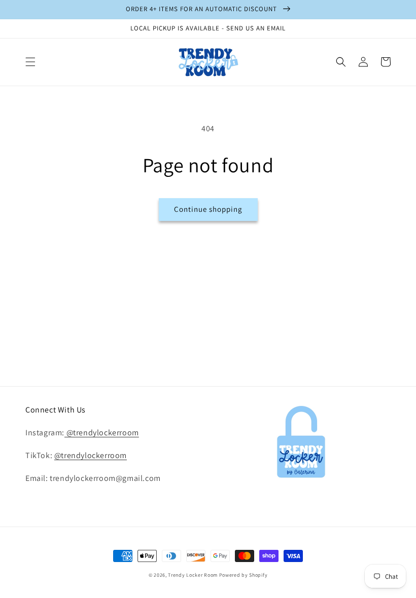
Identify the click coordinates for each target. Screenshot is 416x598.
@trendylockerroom (101, 432)
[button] (30, 62)
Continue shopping (208, 209)
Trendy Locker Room (193, 575)
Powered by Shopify (243, 575)
